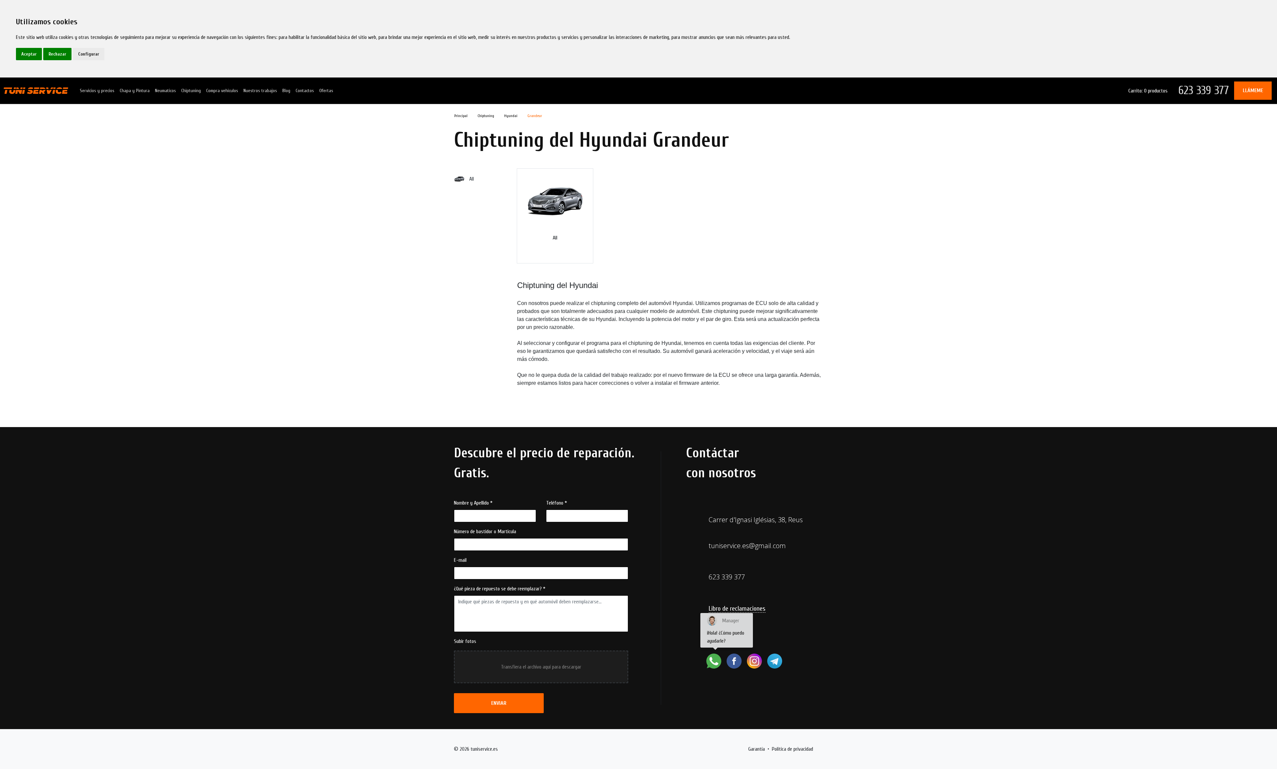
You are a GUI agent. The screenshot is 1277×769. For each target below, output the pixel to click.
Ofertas (326, 90)
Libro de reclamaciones (737, 608)
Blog (286, 90)
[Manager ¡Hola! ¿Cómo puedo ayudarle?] (713, 661)
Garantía (756, 749)
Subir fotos (465, 641)
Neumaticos (165, 90)
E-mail (460, 560)
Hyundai (510, 115)
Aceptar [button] (29, 54)
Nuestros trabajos (260, 90)
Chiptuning (191, 90)
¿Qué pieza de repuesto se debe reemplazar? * (499, 589)
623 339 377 (1203, 90)
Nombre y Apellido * (473, 503)
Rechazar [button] (57, 54)
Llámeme (1253, 90)
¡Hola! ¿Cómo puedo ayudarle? (725, 631)
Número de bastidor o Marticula (485, 532)
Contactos (305, 90)
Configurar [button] (88, 54)
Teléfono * (556, 503)
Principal (461, 115)
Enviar (498, 703)
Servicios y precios (97, 90)
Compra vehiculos (222, 90)
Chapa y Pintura (135, 90)
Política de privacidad (792, 749)
